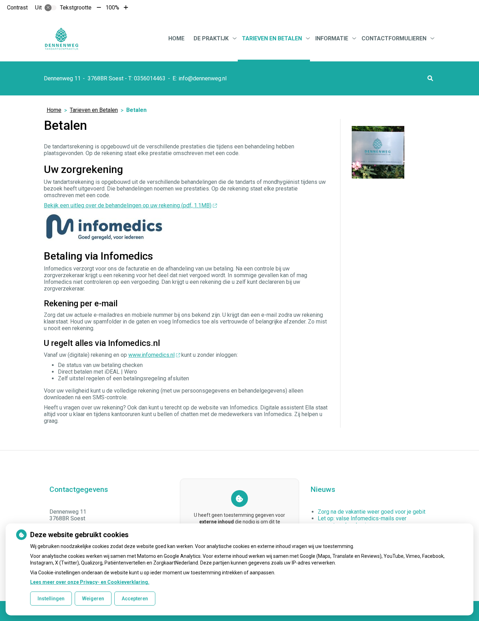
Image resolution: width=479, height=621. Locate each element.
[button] (430, 78)
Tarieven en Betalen (272, 38)
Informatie (331, 38)
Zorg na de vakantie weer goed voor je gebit (371, 511)
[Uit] (50, 7)
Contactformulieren (394, 38)
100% (112, 7)
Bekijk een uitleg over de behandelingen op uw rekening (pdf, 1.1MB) (127, 205)
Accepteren (135, 598)
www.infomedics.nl (151, 355)
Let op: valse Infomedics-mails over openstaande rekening (362, 521)
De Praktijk (211, 38)
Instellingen (51, 598)
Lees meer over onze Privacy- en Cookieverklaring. (89, 582)
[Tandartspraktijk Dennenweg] (61, 38)
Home (176, 38)
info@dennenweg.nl (202, 78)
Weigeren (93, 598)
